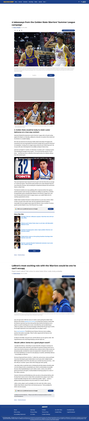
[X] (81, 1)
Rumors (20, 1)
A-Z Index (32, 414)
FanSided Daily (70, 409)
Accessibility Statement (19, 414)
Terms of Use (45, 412)
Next (51, 75)
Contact (44, 409)
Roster (35, 1)
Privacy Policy (33, 412)
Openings (32, 409)
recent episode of (21, 331)
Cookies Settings (46, 414)
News (16, 1)
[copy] (22, 30)
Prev (18, 75)
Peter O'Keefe (16, 27)
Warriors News (21, 254)
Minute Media (7, 417)
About (15, 409)
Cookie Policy (58, 412)
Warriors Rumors (22, 400)
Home (15, 254)
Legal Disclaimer (71, 412)
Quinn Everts (16, 273)
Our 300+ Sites (58, 409)
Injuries (40, 1)
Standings (31, 1)
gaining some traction (30, 321)
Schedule (25, 1)
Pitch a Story (17, 412)
